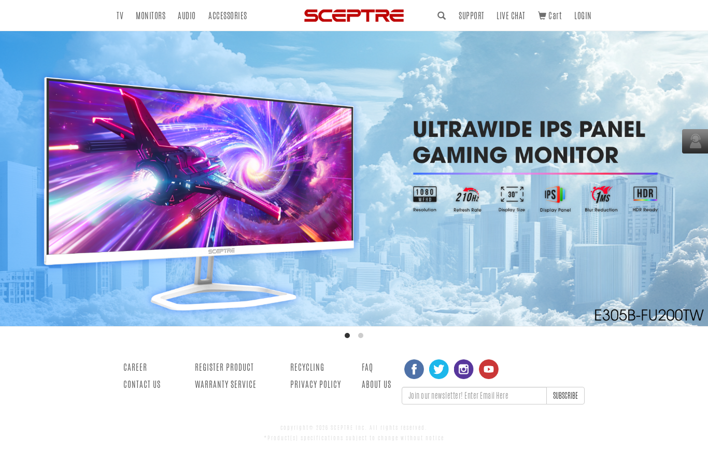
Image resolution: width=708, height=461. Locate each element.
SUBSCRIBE (565, 395)
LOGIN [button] (583, 16)
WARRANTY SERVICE (226, 384)
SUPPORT (472, 16)
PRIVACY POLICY (315, 384)
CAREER (135, 367)
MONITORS (150, 16)
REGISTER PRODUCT (224, 367)
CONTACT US (142, 384)
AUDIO (187, 16)
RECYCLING (307, 367)
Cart (554, 16)
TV (120, 16)
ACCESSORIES (227, 16)
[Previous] (17, 178)
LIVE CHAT (511, 16)
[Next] (691, 178)
